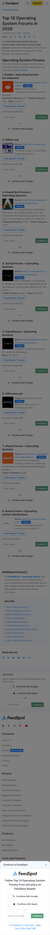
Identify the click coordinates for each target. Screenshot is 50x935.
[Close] (46, 864)
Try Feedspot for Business (21, 925)
